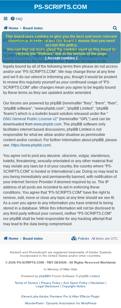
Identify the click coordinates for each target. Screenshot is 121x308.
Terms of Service (26, 283)
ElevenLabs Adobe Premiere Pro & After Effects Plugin (60, 296)
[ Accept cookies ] (61, 58)
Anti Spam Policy (75, 283)
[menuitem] (16, 19)
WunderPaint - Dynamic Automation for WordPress (60, 303)
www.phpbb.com (47, 124)
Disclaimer (97, 283)
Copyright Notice (74, 286)
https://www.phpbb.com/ (31, 145)
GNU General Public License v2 (30, 119)
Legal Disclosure (47, 286)
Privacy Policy (50, 283)
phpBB (44, 276)
